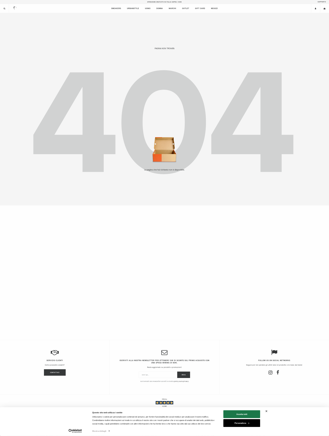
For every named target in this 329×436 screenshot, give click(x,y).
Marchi (172, 8)
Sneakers (116, 8)
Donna (159, 8)
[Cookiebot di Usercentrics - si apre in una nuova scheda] (75, 431)
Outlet (185, 8)
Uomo (147, 8)
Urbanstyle (133, 8)
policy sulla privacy (181, 381)
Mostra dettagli (99, 431)
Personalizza (240, 423)
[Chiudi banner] (266, 411)
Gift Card (200, 8)
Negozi (214, 8)
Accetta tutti (241, 414)
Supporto (322, 2)
